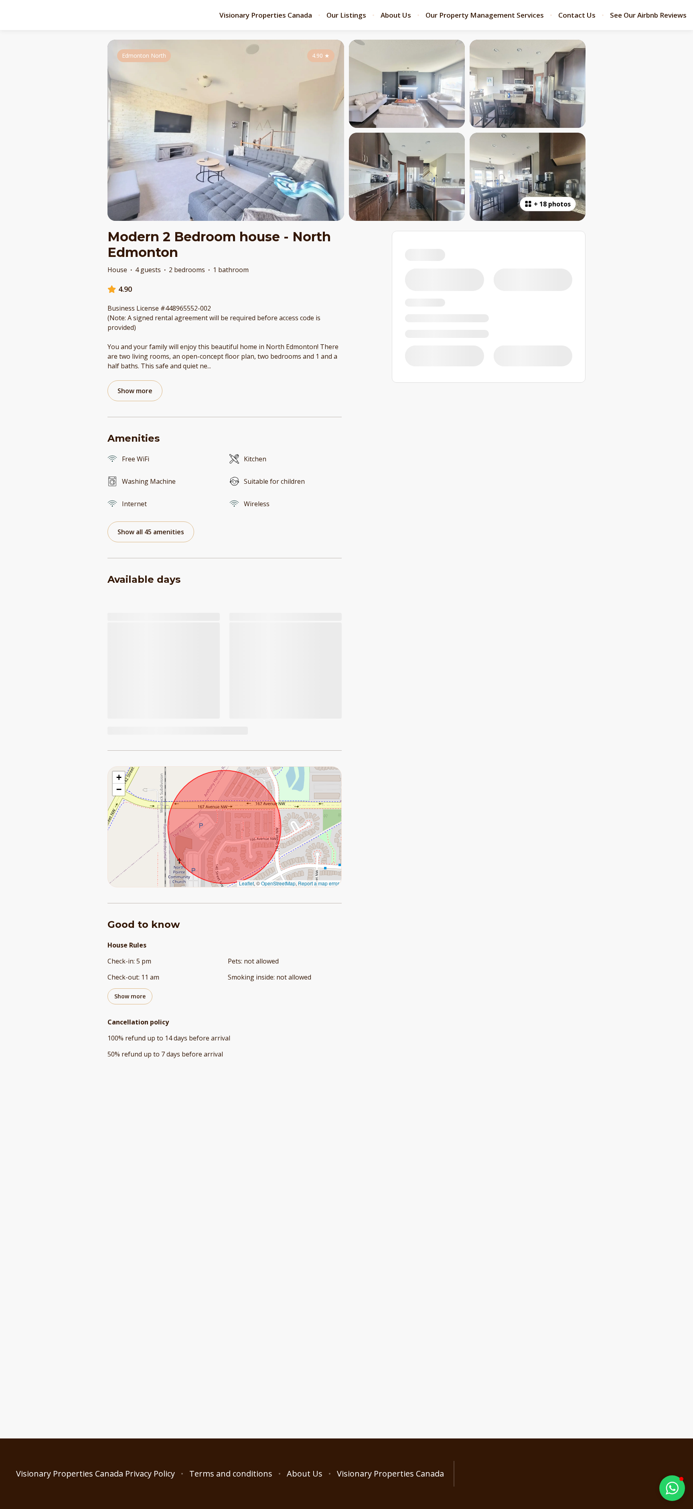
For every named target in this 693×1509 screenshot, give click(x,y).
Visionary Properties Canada (265, 15)
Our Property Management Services (485, 15)
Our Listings (346, 15)
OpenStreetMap (278, 883)
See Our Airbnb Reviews (648, 15)
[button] (119, 778)
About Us (396, 15)
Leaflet (246, 883)
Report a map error (318, 883)
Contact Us (577, 15)
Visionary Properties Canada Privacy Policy (95, 1474)
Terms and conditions (230, 1474)
